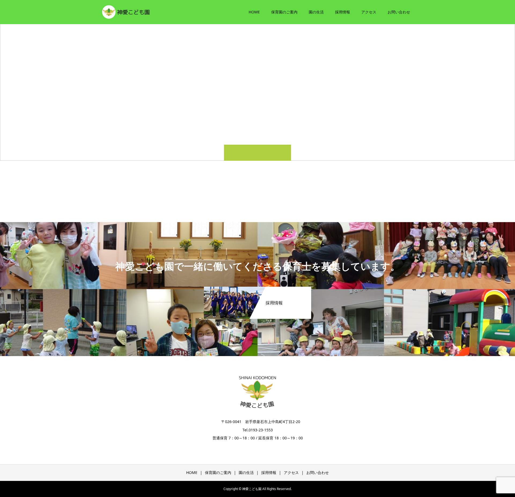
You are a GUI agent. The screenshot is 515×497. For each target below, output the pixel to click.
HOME (254, 11)
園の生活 (316, 11)
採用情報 (342, 11)
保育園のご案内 (284, 11)
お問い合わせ (399, 11)
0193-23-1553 (261, 429)
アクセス (368, 11)
